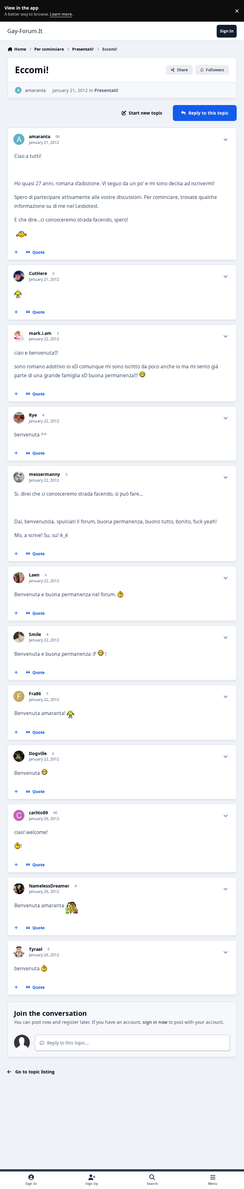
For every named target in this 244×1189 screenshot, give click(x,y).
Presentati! (106, 90)
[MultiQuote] (16, 252)
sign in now (155, 1022)
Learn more (12, 11)
